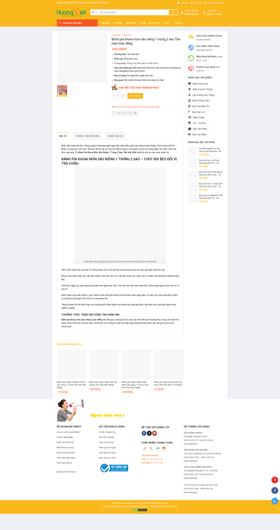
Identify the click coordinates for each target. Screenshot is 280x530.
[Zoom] (61, 79)
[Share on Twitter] (119, 113)
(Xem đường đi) (190, 444)
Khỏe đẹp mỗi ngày (107, 452)
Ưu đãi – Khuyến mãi (149, 23)
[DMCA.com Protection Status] (140, 510)
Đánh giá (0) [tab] (115, 136)
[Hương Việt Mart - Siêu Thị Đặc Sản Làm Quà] (71, 12)
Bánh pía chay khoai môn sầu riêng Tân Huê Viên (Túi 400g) (168, 383)
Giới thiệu (117, 23)
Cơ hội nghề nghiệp (65, 437)
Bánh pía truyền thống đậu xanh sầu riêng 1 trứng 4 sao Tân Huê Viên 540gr (135, 385)
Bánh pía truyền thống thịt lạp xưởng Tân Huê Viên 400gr (103, 383)
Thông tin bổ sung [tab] (87, 136)
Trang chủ (104, 23)
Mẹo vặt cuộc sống (107, 458)
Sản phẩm (131, 23)
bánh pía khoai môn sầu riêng (145, 107)
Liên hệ (178, 23)
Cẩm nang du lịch (106, 442)
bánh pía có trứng (124, 107)
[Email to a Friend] (124, 113)
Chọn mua (135, 96)
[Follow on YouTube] (154, 433)
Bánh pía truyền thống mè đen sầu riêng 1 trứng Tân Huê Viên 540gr (71, 385)
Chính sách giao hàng (66, 452)
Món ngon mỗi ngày (107, 447)
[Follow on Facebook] (144, 433)
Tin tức (166, 23)
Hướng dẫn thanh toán (66, 472)
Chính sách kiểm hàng (66, 458)
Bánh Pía (127, 35)
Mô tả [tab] (63, 136)
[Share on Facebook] (114, 113)
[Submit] (173, 12)
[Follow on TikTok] (149, 433)
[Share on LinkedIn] (135, 113)
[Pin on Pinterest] (130, 113)
